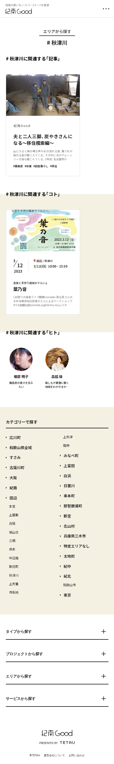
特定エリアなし (77, 546)
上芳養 (14, 583)
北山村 (69, 526)
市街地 (14, 592)
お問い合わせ (77, 755)
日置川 (69, 485)
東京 (67, 595)
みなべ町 (71, 455)
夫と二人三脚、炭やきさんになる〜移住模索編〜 (42, 139)
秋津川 (14, 575)
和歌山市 (69, 584)
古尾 (12, 523)
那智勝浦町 (73, 505)
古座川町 (17, 467)
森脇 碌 (57, 376)
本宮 (12, 506)
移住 (54, 166)
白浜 (67, 475)
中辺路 (14, 558)
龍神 (66, 445)
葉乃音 (20, 289)
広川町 (15, 437)
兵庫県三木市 (75, 536)
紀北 (67, 576)
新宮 (67, 516)
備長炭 (19, 166)
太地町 (69, 556)
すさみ (15, 457)
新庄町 (14, 566)
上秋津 (68, 436)
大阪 (13, 477)
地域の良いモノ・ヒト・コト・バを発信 (27, 5)
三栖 (12, 540)
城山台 (14, 532)
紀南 (13, 487)
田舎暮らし (41, 166)
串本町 (69, 495)
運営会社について (54, 755)
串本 (12, 549)
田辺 (13, 497)
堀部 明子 (21, 376)
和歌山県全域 (21, 447)
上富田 (69, 465)
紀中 (67, 566)
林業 (29, 166)
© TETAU (35, 755)
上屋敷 (14, 514)
